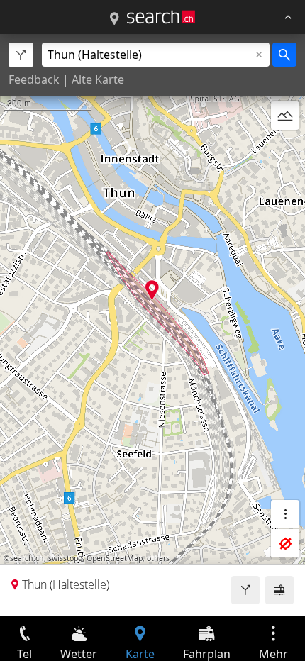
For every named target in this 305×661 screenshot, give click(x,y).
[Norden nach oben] (285, 149)
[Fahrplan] (279, 590)
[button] (152, 289)
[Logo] (161, 17)
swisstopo (65, 558)
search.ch (27, 558)
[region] (152, 325)
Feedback (34, 79)
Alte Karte (98, 79)
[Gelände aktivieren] (285, 115)
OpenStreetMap (115, 558)
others (158, 558)
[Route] (245, 590)
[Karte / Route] (114, 19)
